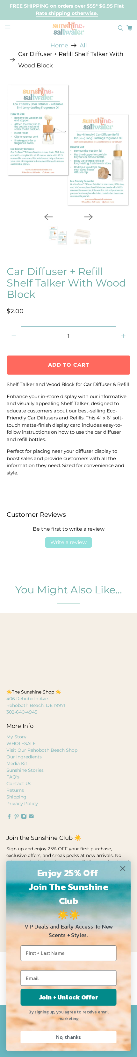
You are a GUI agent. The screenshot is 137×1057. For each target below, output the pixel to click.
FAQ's (12, 777)
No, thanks (68, 1037)
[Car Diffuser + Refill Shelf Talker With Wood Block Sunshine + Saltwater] (69, 146)
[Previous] (48, 217)
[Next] (88, 217)
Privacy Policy (22, 803)
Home (59, 45)
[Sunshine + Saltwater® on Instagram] (24, 817)
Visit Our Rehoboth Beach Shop (41, 750)
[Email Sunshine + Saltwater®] (31, 817)
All (83, 45)
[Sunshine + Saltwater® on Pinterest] (16, 817)
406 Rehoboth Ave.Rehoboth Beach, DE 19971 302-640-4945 (35, 705)
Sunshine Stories (25, 770)
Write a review (68, 542)
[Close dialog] (122, 868)
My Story (16, 737)
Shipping (16, 797)
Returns (15, 790)
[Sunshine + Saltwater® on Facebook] (9, 817)
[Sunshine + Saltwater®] (68, 28)
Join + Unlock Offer (68, 997)
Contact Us (18, 783)
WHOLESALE (21, 743)
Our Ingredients (24, 757)
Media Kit (16, 763)
